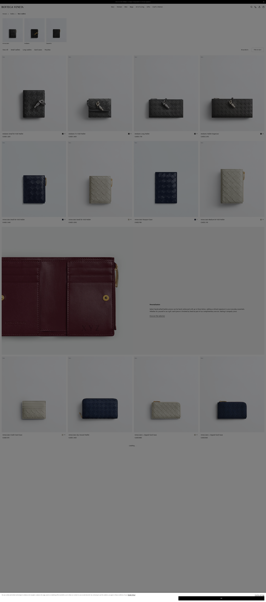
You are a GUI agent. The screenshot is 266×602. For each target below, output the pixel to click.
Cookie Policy (131, 595)
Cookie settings (259, 595)
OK (221, 598)
